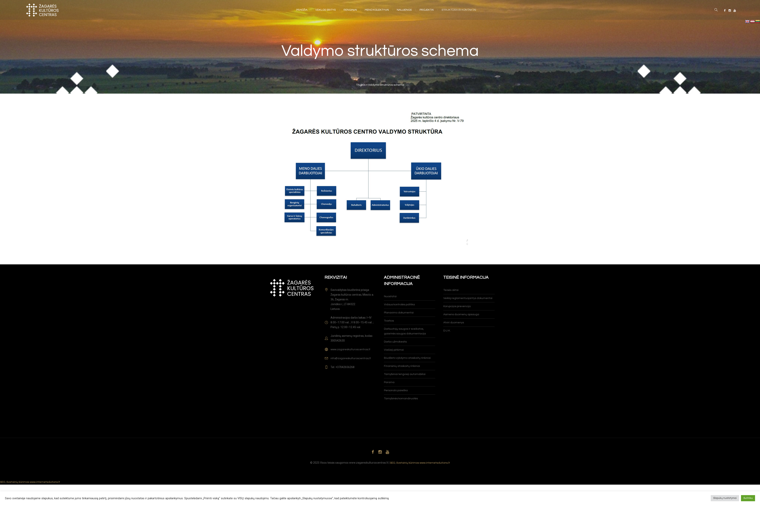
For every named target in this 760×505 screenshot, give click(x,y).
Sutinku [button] (748, 498)
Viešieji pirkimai (394, 349)
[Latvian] (752, 22)
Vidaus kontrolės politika (399, 304)
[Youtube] (735, 10)
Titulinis (361, 85)
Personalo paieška (396, 390)
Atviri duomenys (453, 322)
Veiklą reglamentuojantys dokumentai (467, 298)
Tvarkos (389, 320)
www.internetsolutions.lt (435, 462)
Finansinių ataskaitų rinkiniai (402, 366)
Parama (389, 382)
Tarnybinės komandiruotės (401, 398)
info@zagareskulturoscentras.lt (351, 358)
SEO (392, 462)
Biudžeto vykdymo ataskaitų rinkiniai (407, 358)
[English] (747, 22)
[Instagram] (730, 10)
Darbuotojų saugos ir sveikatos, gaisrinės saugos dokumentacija (405, 331)
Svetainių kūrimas (407, 462)
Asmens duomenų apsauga (461, 314)
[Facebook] (725, 10)
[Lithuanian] (757, 22)
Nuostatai (390, 296)
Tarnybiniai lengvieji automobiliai (405, 374)
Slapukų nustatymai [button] (725, 498)
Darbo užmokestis (395, 341)
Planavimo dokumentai (399, 312)
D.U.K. (447, 330)
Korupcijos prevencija (457, 306)
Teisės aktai (451, 290)
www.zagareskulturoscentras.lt (350, 349)
